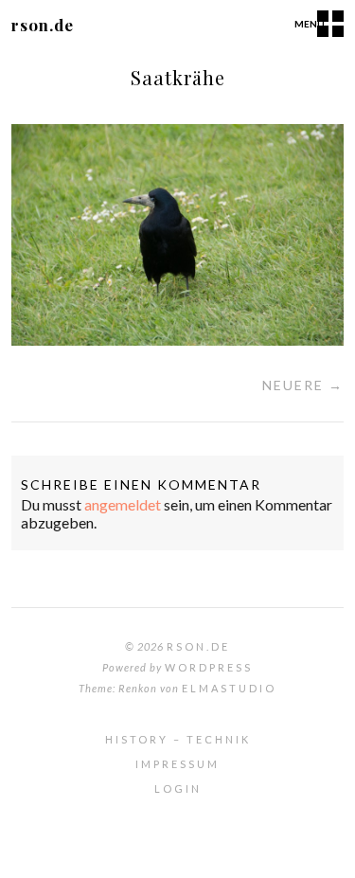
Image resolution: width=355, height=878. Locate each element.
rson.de (42, 24)
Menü (309, 23)
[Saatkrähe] (178, 340)
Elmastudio (229, 688)
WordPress (209, 667)
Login (178, 788)
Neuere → (303, 385)
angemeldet (122, 504)
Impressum (177, 764)
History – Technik (178, 739)
